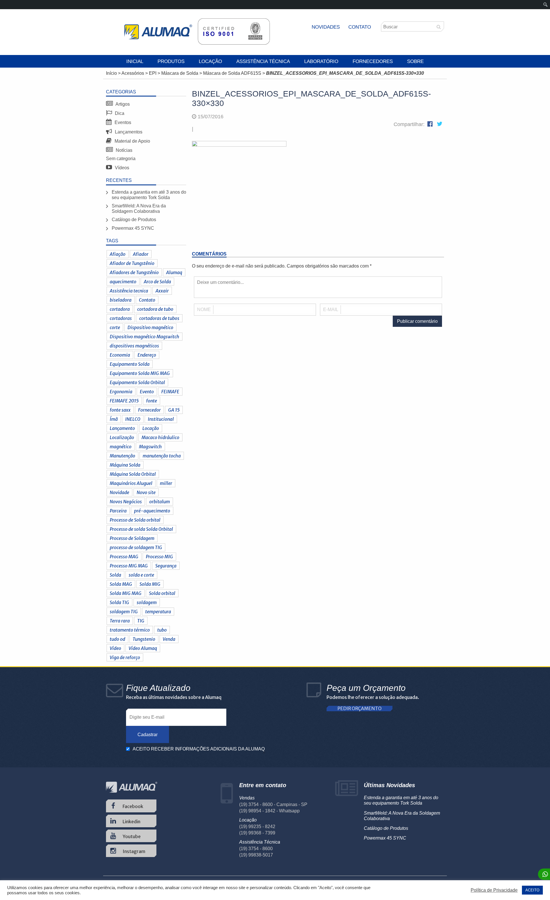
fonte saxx (120, 410)
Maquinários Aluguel (131, 483)
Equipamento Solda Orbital (137, 382)
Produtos (171, 61)
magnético (120, 446)
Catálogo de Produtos (134, 219)
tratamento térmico (130, 630)
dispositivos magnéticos (134, 346)
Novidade (119, 492)
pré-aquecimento (152, 511)
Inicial (134, 61)
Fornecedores (373, 61)
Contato (359, 27)
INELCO (132, 419)
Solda (115, 575)
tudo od (117, 639)
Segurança (165, 566)
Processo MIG (159, 556)
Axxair (162, 291)
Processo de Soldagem (132, 538)
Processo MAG (124, 556)
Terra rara (120, 621)
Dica (119, 113)
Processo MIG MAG (129, 566)
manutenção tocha (162, 456)
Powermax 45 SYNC (133, 228)
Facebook (132, 806)
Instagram (133, 851)
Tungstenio (144, 639)
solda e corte (141, 575)
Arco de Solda (157, 281)
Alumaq (174, 272)
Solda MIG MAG (126, 593)
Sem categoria (120, 158)
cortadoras (121, 318)
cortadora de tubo (155, 309)
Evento (147, 391)
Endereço (147, 355)
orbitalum (159, 501)
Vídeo (115, 648)
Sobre (415, 61)
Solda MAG (121, 584)
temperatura (158, 611)
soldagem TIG (124, 611)
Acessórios (132, 73)
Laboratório (321, 61)
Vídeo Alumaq (143, 648)
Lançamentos (128, 131)
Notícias (123, 150)
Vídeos (121, 167)
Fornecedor (149, 410)
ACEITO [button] (532, 890)
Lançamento (122, 428)
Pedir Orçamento (359, 708)
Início (111, 73)
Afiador (140, 254)
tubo (162, 630)
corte (115, 327)
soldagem (147, 602)
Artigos (122, 104)
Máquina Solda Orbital (133, 474)
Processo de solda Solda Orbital (141, 529)
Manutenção (122, 456)
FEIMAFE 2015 (124, 401)
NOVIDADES (326, 27)
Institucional (161, 419)
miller (166, 483)
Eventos (122, 122)
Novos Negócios (126, 501)
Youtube (131, 836)
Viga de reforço (125, 657)
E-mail (330, 309)
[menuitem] (545, 4)
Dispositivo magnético (150, 327)
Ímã (114, 419)
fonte (151, 401)
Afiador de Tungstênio (132, 263)
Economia (120, 355)
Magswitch (150, 446)
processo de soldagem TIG (136, 547)
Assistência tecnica (129, 291)
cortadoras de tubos (159, 318)
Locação (210, 61)
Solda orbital (162, 593)
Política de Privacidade (494, 890)
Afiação (117, 254)
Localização (122, 437)
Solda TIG (119, 602)
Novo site (146, 492)
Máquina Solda (125, 465)
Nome (204, 309)
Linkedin (131, 821)
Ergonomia (121, 391)
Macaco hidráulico (160, 437)
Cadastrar (148, 734)
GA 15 (174, 410)
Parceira (118, 511)
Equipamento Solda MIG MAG (140, 373)
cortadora (120, 309)
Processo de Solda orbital (135, 520)
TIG (140, 621)
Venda (169, 639)
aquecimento (123, 281)
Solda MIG (150, 584)
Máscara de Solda (179, 73)
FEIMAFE (170, 391)
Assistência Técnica (263, 61)
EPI (152, 73)
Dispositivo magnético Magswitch (144, 336)
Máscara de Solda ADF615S (232, 73)
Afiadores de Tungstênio (134, 272)
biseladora (120, 300)
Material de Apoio (131, 141)
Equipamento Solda (130, 364)
